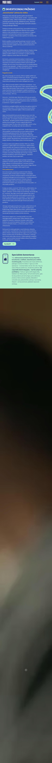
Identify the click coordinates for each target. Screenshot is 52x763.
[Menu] (47, 2)
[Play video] (26, 670)
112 (41, 2)
